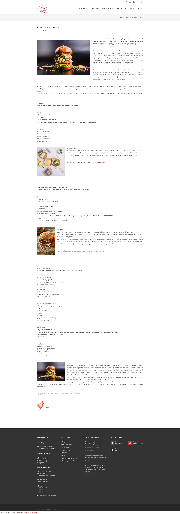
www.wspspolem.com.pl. (72, 394)
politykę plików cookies (31, 512)
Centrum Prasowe (67, 450)
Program (65, 442)
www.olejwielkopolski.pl (98, 162)
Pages (126, 17)
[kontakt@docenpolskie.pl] (141, 2)
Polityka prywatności (68, 461)
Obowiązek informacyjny (69, 458)
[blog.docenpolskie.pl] (134, 2)
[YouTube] (130, 2)
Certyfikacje (65, 447)
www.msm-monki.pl (98, 251)
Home (121, 17)
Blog (63, 455)
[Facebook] (126, 2)
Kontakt (64, 453)
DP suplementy (67, 444)
